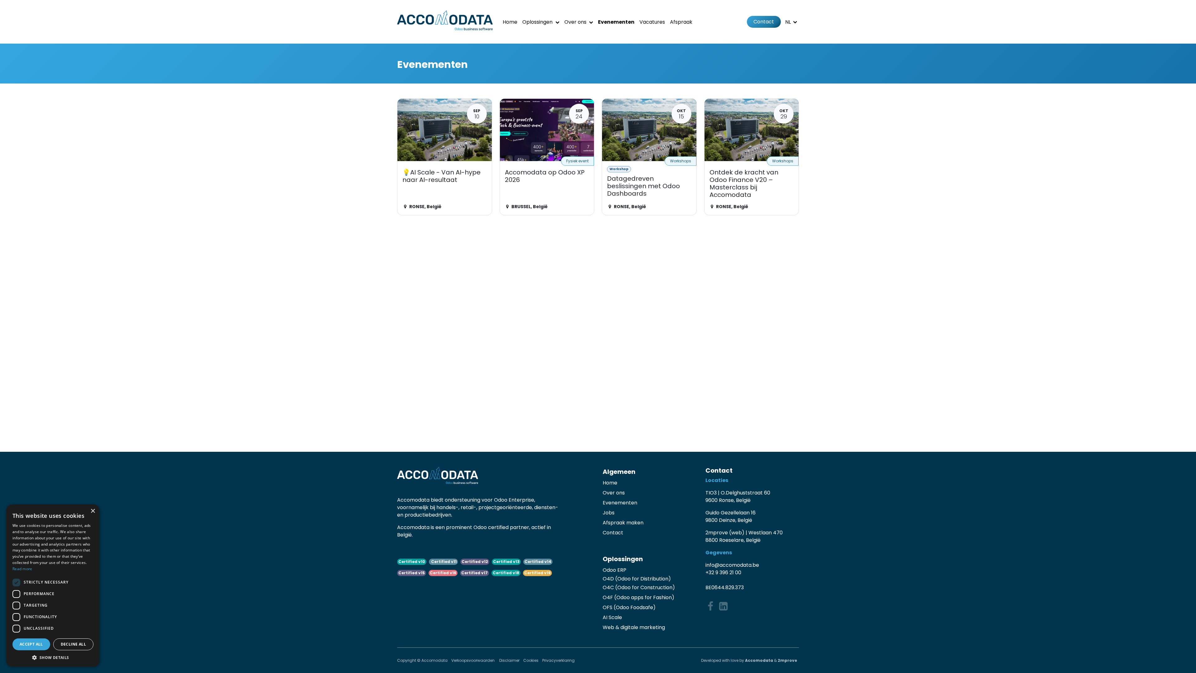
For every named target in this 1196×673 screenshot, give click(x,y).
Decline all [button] (73, 644)
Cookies (531, 660)
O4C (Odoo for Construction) (639, 587)
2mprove (787, 660)
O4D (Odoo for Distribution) (637, 578)
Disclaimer (509, 660)
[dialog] (53, 585)
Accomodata (759, 660)
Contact (763, 21)
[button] (52, 657)
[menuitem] (510, 22)
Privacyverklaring (558, 660)
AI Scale (612, 617)
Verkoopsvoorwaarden (473, 660)
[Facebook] (710, 606)
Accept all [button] (31, 644)
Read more (22, 568)
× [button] (92, 511)
